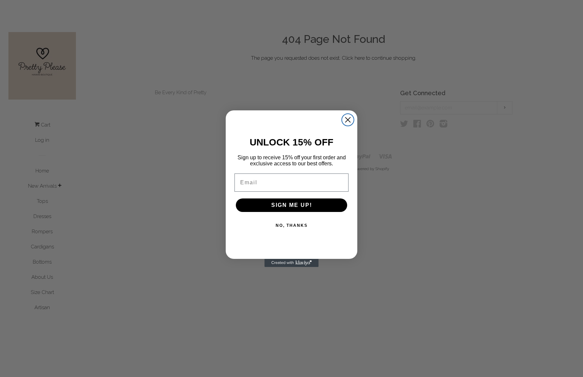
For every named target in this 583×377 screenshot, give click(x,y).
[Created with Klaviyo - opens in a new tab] (291, 263)
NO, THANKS (292, 225)
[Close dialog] (348, 120)
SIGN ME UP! (291, 205)
